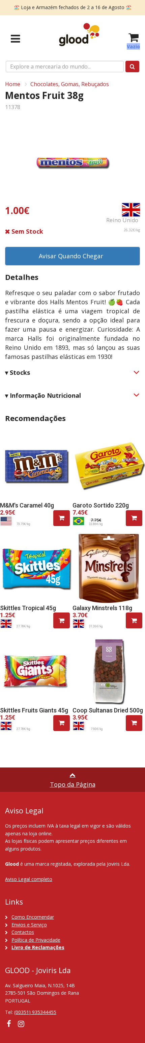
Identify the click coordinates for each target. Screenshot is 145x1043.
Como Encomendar (32, 917)
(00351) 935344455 (35, 1012)
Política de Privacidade (35, 940)
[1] (61, 518)
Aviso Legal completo (28, 879)
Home (12, 84)
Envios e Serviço (29, 924)
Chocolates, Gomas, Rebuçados (69, 84)
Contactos (22, 932)
